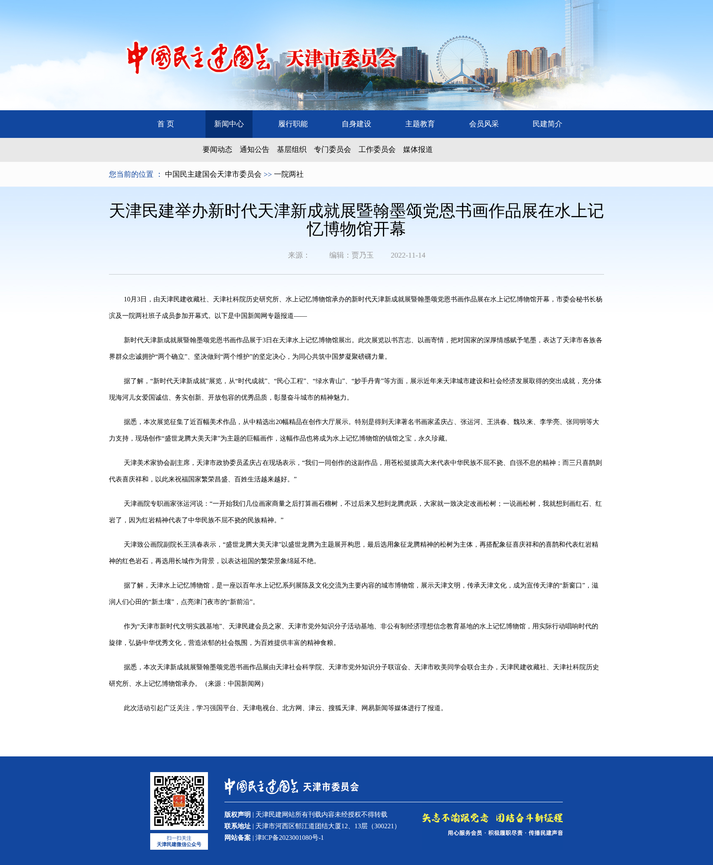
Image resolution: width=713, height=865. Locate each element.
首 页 (165, 124)
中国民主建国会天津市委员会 (213, 174)
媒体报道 (418, 149)
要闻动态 (217, 149)
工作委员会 (377, 149)
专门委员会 (332, 149)
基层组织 (292, 149)
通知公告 (254, 149)
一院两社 (289, 174)
